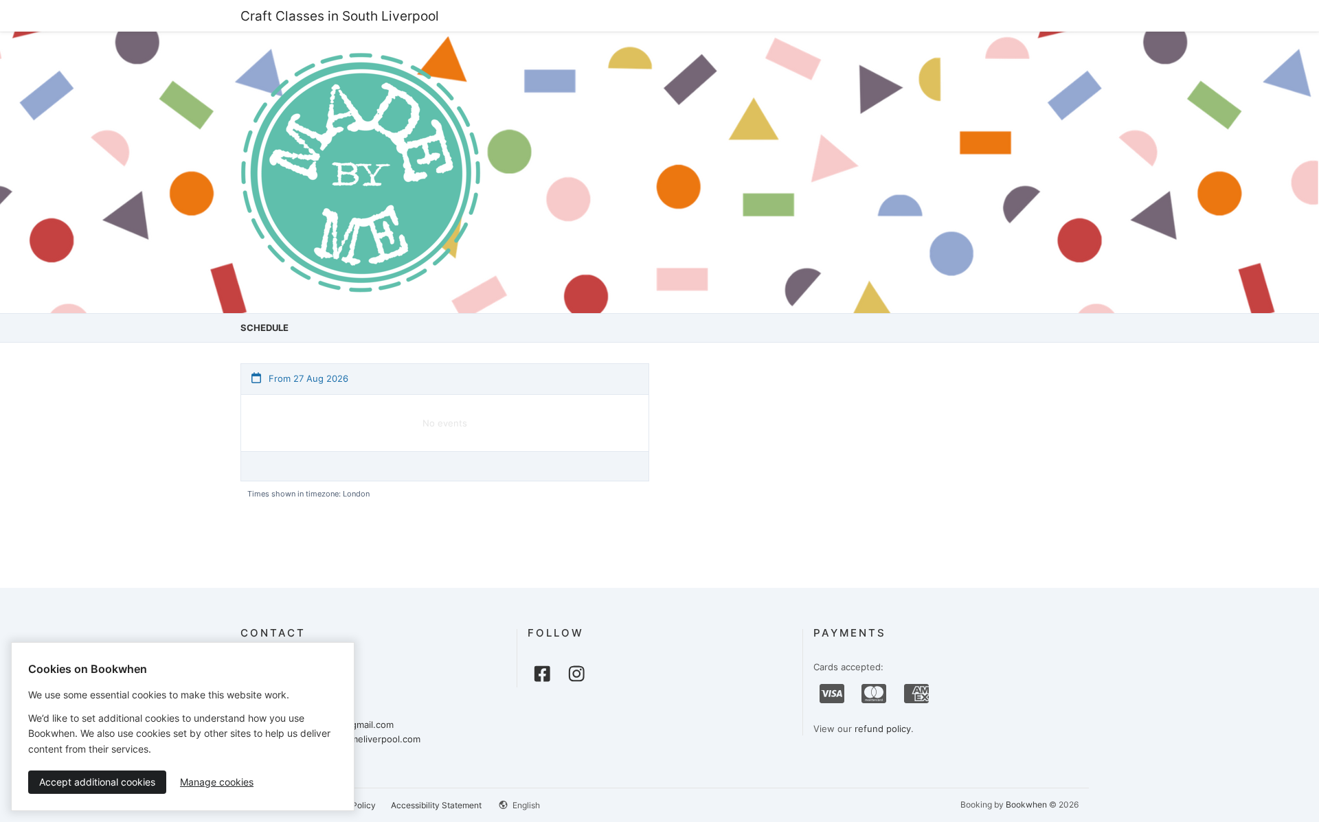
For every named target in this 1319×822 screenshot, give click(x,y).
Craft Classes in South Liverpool (339, 16)
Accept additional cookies (97, 782)
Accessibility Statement (436, 805)
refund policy (883, 728)
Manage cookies (216, 782)
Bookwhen (1026, 804)
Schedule (264, 327)
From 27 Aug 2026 (307, 378)
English (525, 805)
